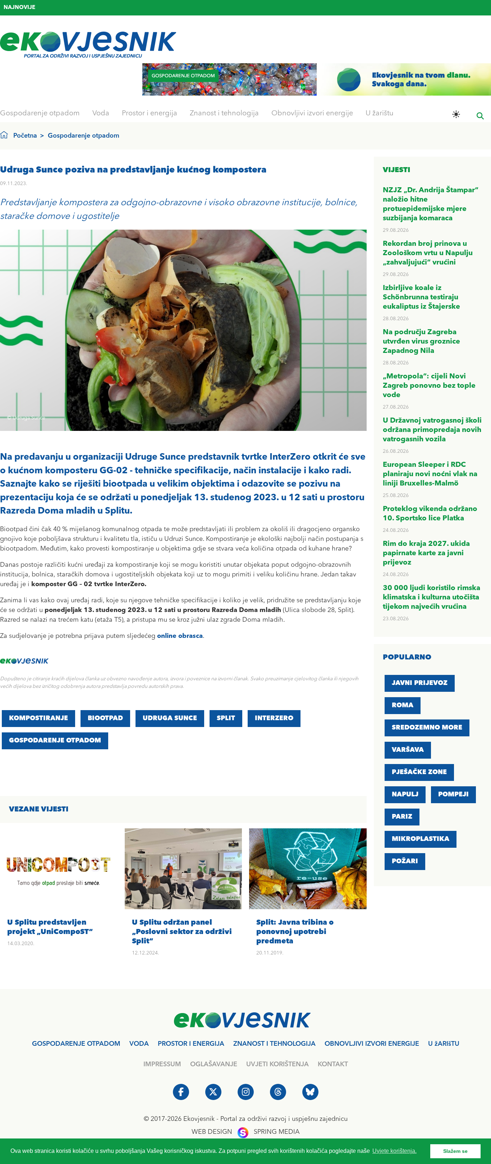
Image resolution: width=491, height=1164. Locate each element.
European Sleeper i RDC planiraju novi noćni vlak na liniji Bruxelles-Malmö (430, 474)
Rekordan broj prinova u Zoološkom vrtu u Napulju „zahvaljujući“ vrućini (428, 253)
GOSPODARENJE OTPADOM (55, 740)
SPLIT (226, 718)
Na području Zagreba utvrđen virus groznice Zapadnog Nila (421, 342)
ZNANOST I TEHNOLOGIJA (274, 1044)
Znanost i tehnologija (224, 113)
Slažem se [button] (455, 1151)
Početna (25, 136)
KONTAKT (333, 1064)
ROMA (402, 705)
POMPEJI (453, 794)
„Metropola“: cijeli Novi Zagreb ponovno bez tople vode (429, 386)
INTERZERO (274, 718)
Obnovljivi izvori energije (312, 113)
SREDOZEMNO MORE (427, 727)
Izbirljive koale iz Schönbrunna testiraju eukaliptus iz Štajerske (421, 297)
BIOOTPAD (105, 718)
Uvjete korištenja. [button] (394, 1151)
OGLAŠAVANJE (213, 1064)
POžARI (405, 861)
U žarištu (380, 113)
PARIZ (402, 817)
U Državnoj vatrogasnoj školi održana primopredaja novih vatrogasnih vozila (432, 430)
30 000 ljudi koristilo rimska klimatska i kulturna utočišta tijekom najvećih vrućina (431, 598)
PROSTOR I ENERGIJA (191, 1044)
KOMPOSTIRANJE (38, 718)
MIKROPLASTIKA (420, 839)
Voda (100, 113)
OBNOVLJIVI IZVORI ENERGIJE (372, 1044)
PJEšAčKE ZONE (419, 772)
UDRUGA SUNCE (170, 718)
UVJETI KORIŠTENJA (277, 1064)
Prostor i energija (149, 113)
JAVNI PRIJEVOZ (420, 683)
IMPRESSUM (162, 1064)
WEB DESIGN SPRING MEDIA (246, 1132)
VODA (139, 1044)
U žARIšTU (443, 1044)
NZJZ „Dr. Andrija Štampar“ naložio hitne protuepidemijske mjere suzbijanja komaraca (140, 8)
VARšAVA (408, 750)
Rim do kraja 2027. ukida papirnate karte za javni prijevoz (426, 553)
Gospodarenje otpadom (40, 113)
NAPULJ (405, 794)
